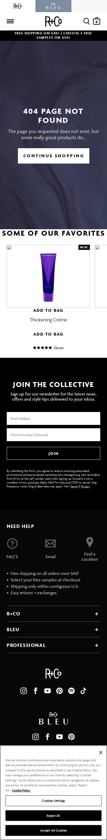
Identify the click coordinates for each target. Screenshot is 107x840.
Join (53, 453)
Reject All (53, 816)
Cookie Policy (21, 790)
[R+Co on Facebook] (35, 690)
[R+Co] (18, 6)
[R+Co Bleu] (53, 6)
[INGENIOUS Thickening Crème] (48, 274)
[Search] (86, 21)
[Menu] (10, 21)
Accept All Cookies (53, 830)
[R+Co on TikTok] (83, 690)
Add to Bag (48, 310)
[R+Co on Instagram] (23, 690)
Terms (74, 486)
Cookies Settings (53, 801)
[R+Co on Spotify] (71, 690)
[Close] (100, 752)
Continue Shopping (53, 155)
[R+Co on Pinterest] (59, 690)
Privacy (85, 486)
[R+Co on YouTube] (47, 690)
